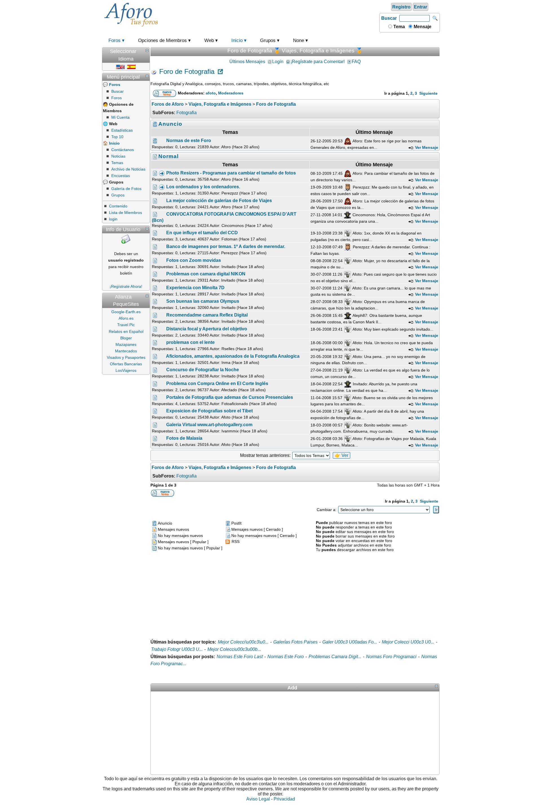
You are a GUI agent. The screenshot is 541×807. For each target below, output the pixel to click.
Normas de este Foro (188, 140)
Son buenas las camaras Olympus (202, 301)
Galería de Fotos (126, 188)
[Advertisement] (269, 13)
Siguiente (428, 93)
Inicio (237, 40)
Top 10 (117, 136)
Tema (398, 26)
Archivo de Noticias (128, 169)
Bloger (126, 338)
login (113, 219)
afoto (211, 93)
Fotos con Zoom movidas (193, 260)
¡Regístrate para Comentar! (318, 61)
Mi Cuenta (120, 117)
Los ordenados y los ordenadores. (203, 187)
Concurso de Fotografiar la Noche (202, 369)
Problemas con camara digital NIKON (205, 273)
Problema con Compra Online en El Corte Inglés (217, 383)
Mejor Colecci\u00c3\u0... (243, 642)
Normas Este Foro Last (240, 656)
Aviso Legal (258, 799)
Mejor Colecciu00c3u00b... (234, 649)
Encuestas (120, 175)
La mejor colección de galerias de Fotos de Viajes (219, 200)
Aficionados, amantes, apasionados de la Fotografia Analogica (233, 356)
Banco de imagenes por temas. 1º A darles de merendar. (225, 246)
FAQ (356, 61)
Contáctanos (122, 149)
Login (277, 61)
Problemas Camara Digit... (335, 656)
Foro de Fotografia (186, 72)
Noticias (118, 156)
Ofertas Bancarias (126, 364)
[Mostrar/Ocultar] (147, 50)
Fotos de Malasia (184, 438)
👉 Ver (341, 455)
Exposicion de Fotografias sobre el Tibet (209, 410)
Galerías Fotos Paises (295, 642)
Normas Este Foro (285, 656)
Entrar (420, 7)
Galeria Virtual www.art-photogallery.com (209, 424)
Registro (401, 7)
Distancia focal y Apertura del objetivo (206, 328)
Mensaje (422, 26)
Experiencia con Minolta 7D (195, 287)
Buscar (389, 18)
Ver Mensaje (426, 147)
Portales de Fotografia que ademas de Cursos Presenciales (229, 397)
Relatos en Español (126, 331)
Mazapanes (126, 344)
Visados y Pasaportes (126, 357)
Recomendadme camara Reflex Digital (207, 315)
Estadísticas (122, 130)
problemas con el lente (190, 342)
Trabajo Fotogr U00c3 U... (177, 649)
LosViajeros (126, 370)
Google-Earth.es (126, 311)
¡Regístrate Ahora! (126, 286)
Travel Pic (126, 324)
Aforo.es (126, 318)
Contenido (118, 206)
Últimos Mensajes (247, 61)
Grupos (118, 195)
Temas (117, 162)
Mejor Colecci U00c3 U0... (408, 642)
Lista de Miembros (125, 212)
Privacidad (284, 799)
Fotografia (186, 112)
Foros (114, 40)
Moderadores (230, 93)
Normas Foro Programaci (391, 656)
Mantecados (126, 351)
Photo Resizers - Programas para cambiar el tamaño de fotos (231, 173)
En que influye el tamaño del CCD (202, 232)
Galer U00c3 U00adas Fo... (349, 642)
